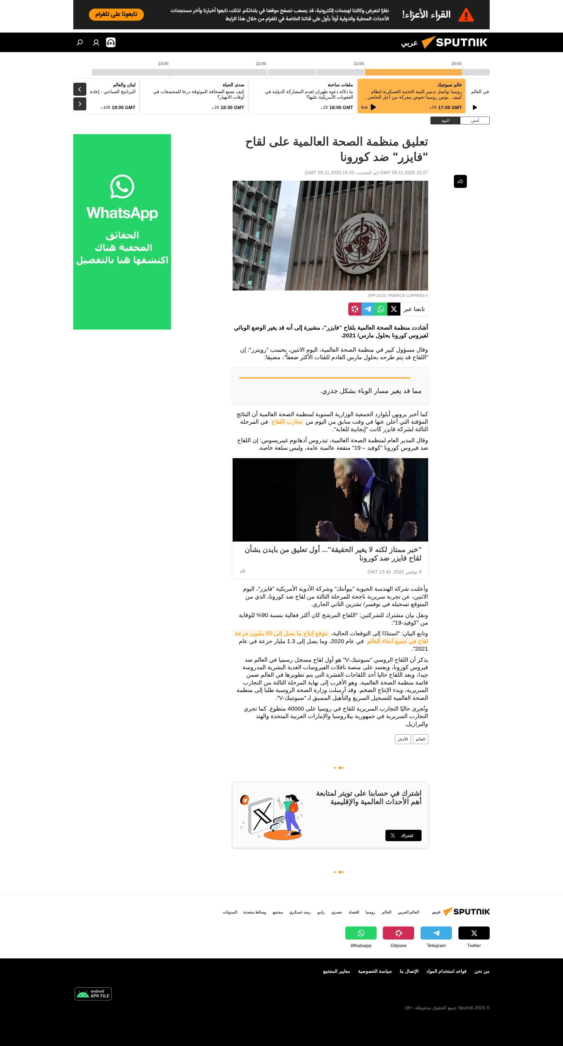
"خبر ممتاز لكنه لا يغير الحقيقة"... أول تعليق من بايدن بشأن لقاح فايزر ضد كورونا (333, 553)
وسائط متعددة (254, 912)
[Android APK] (93, 994)
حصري (336, 912)
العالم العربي (408, 912)
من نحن (482, 971)
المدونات (230, 912)
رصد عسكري (300, 912)
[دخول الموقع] (96, 42)
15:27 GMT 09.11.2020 (404, 172)
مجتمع (278, 912)
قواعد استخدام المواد (446, 971)
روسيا (370, 912)
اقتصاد (354, 912)
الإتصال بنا (409, 971)
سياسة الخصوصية (375, 971)
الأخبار (403, 739)
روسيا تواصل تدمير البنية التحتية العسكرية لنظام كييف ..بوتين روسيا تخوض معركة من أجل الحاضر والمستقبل (415, 97)
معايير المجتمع (336, 971)
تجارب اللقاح (286, 421)
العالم (420, 739)
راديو (321, 912)
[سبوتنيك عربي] (457, 50)
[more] (242, 571)
